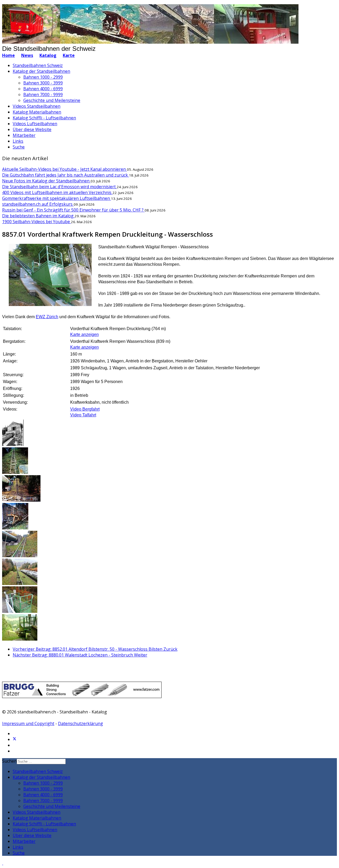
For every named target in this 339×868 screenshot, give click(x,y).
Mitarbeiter (24, 135)
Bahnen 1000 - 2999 (43, 77)
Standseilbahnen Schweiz (38, 65)
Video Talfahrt (83, 415)
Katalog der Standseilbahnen (41, 71)
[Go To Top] (2, 863)
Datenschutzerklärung (80, 723)
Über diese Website (32, 129)
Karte (69, 55)
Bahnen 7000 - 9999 (43, 94)
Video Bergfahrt (85, 409)
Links (18, 141)
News (27, 55)
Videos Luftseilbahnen (35, 124)
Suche (19, 147)
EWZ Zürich (47, 316)
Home (8, 55)
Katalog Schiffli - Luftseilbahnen (44, 118)
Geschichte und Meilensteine (51, 100)
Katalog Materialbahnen (37, 112)
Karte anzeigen (84, 334)
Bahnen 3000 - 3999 (43, 83)
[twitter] (14, 739)
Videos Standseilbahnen (36, 106)
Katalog (47, 55)
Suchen (9, 761)
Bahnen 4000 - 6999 (43, 89)
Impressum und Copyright (28, 723)
